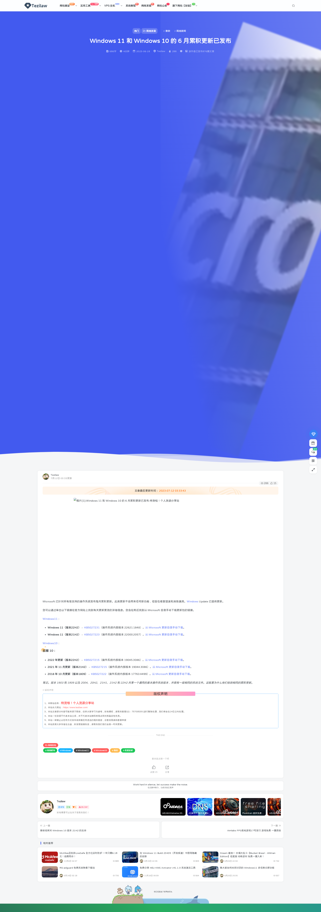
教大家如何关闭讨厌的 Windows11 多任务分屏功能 (247, 868)
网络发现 (147, 5)
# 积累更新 (128, 750)
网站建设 (67, 5)
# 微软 (115, 750)
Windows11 (50, 618)
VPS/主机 (111, 5)
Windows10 (50, 643)
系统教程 (132, 5)
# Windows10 (100, 750)
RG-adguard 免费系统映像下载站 (77, 868)
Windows (192, 601)
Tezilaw (55, 475)
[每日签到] (313, 443)
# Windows (65, 750)
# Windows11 (82, 750)
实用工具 (89, 5)
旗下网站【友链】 (183, 5)
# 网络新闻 (50, 750)
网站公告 (163, 5)
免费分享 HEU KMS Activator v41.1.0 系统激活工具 (167, 868)
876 (62, 807)
